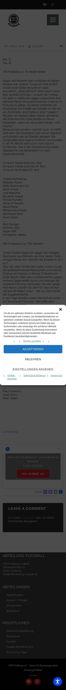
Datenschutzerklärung (34, 375)
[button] (60, 309)
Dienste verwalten (32, 341)
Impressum (56, 375)
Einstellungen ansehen (33, 369)
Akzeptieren (33, 349)
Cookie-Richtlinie (12, 377)
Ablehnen (33, 359)
